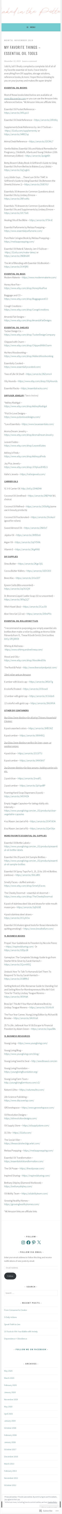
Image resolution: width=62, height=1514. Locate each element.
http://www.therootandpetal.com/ (40, 667)
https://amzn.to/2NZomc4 (39, 373)
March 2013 (9, 1463)
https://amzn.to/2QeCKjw (42, 828)
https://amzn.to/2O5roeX (35, 688)
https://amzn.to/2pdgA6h (37, 155)
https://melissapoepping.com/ (19, 241)
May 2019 (8, 1406)
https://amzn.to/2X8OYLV (36, 184)
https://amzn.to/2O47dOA (43, 821)
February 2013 (10, 1471)
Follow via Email (31, 1252)
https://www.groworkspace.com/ (38, 1107)
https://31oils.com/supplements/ (21, 130)
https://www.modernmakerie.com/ (39, 277)
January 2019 (10, 1420)
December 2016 (11, 1456)
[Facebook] (28, 1242)
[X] (39, 1242)
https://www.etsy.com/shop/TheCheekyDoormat (28, 896)
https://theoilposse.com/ (32, 1168)
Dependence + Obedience (15, 1338)
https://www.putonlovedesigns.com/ (22, 416)
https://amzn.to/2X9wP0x (39, 613)
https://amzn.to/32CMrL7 (41, 141)
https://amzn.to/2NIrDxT (35, 527)
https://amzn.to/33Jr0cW (41, 1007)
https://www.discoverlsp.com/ (19, 1100)
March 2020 (9, 1378)
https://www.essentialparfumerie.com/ (23, 230)
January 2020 (10, 1392)
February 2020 (10, 1385)
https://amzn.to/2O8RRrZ (16, 978)
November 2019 (11, 1399)
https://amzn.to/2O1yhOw (17, 917)
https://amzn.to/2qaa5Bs (43, 1028)
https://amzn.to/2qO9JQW (17, 588)
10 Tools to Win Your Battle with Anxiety (21, 1331)
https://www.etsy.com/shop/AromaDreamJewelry (28, 434)
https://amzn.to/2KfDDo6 (28, 534)
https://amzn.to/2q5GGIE (29, 907)
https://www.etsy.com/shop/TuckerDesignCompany (29, 334)
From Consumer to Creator (15, 1310)
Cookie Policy (52, 1502)
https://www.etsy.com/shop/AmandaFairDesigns (27, 320)
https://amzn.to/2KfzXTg (41, 681)
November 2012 (11, 1478)
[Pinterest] (33, 1242)
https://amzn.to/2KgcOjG (30, 563)
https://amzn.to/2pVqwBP (32, 785)
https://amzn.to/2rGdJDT (28, 577)
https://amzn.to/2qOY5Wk (27, 542)
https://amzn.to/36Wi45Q (32, 735)
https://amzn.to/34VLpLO (16, 112)
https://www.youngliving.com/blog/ (21, 1053)
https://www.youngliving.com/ (33, 1043)
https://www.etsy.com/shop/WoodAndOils (25, 660)
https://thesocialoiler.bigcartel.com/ (22, 1143)
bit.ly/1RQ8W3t (11, 638)
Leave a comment (29, 61)
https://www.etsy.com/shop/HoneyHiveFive (25, 288)
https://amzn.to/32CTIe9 (16, 212)
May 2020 (8, 1371)
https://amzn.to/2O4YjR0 (16, 266)
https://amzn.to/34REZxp (16, 134)
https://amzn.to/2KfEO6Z (40, 728)
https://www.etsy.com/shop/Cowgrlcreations (26, 309)
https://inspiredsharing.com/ (20, 946)
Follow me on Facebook (31, 1349)
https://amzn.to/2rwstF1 (29, 778)
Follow (10, 1276)
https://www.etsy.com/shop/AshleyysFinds (25, 456)
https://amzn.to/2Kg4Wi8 (27, 549)
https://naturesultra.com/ (31, 1089)
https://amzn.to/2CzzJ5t (35, 606)
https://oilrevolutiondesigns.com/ (20, 1118)
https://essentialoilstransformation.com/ (24, 1161)
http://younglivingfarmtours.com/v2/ (22, 1082)
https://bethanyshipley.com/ (18, 1186)
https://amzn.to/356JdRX (27, 874)
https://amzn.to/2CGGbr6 (41, 696)
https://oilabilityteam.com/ (35, 1193)
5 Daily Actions (10, 1317)
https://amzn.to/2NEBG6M (16, 255)
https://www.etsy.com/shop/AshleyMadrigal (25, 406)
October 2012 (10, 1485)
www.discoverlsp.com (15, 98)
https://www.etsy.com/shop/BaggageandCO (26, 298)
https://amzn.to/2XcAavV (43, 517)
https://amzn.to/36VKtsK (16, 996)
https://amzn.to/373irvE (41, 220)
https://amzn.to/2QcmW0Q (17, 964)
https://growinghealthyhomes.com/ (21, 1204)
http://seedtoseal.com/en (44, 1061)
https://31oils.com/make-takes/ (20, 252)
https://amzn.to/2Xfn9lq (45, 119)
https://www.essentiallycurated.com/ (22, 366)
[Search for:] (31, 1293)
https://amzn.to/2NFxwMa (16, 198)
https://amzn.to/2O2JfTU (30, 753)
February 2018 (10, 1435)
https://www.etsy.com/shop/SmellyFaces (24, 885)
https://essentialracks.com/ (34, 388)
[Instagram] (23, 1242)
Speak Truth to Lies (12, 1324)
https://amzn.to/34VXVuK (26, 1018)
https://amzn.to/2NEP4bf (40, 495)
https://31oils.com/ (22, 1132)
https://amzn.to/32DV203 (38, 570)
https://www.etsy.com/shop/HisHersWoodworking (28, 356)
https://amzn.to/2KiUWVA (43, 703)
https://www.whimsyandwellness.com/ (24, 649)
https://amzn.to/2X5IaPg (38, 506)
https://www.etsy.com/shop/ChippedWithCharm (28, 345)
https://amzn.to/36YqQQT (16, 599)
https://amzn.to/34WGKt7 (32, 760)
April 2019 (8, 1413)
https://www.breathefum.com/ (38, 928)
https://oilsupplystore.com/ (35, 1125)
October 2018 (10, 1428)
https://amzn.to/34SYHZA (16, 796)
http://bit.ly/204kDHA (31, 488)
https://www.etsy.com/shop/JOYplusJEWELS (26, 467)
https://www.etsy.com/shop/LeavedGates (25, 445)
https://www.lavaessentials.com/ (38, 424)
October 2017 (10, 1449)
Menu (32, 27)
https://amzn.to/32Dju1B (16, 950)
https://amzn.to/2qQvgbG (16, 169)
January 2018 (10, 1442)
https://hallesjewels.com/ (32, 474)
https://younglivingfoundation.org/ (21, 1071)
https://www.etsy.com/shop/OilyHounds (37, 381)
